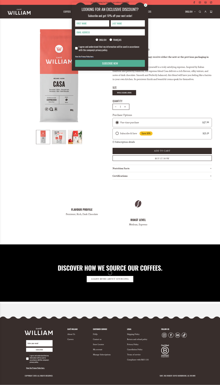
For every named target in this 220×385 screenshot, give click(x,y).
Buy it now (162, 158)
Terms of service (134, 354)
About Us (71, 334)
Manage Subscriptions (102, 354)
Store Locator (98, 344)
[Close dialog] (145, 5)
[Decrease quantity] (115, 107)
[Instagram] (200, 2)
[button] (10, 77)
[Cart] (211, 12)
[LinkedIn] (205, 2)
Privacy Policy (132, 344)
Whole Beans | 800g (124, 92)
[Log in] (205, 12)
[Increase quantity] (125, 107)
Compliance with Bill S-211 (138, 359)
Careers (70, 339)
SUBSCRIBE (39, 350)
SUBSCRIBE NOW (110, 63)
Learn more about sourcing (110, 278)
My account (97, 349)
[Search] (200, 12)
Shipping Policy (133, 334)
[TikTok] (211, 2)
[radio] (162, 122)
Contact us (97, 339)
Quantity (117, 101)
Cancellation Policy (134, 349)
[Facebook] (194, 2)
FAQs (95, 334)
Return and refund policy (137, 339)
